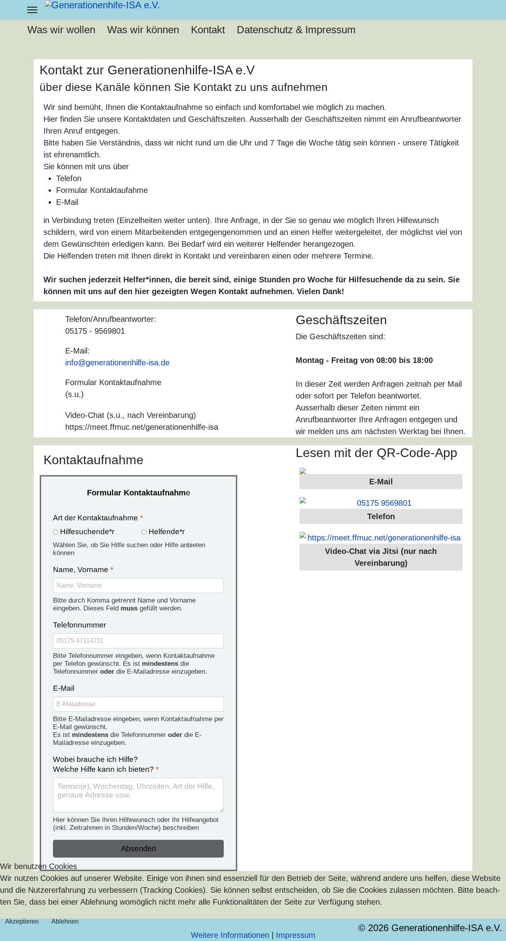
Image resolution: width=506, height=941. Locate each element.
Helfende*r (167, 531)
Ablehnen (65, 921)
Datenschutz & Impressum (296, 30)
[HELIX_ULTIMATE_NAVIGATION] (32, 10)
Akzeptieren (22, 921)
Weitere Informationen (230, 935)
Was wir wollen (61, 30)
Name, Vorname (83, 569)
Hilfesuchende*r (87, 531)
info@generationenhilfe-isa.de (117, 362)
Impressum (295, 935)
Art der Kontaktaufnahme (98, 518)
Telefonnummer (79, 625)
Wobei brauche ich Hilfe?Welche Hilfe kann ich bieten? (106, 764)
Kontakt (208, 30)
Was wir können (143, 30)
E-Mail (63, 688)
